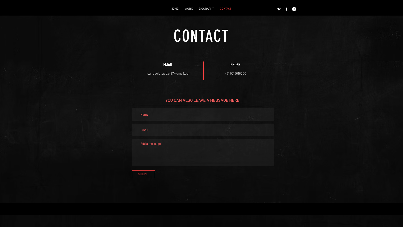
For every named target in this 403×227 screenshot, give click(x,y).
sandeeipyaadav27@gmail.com (169, 73)
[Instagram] (294, 9)
